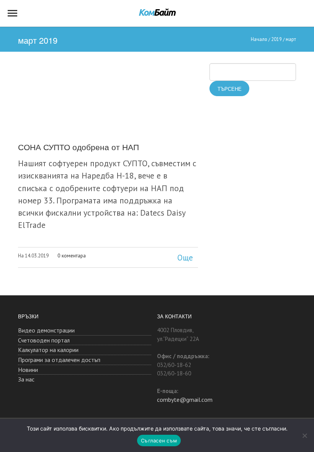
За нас (26, 379)
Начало (259, 39)
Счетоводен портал (44, 340)
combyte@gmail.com (185, 399)
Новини (28, 369)
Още (185, 257)
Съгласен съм (159, 440)
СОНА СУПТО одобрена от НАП (78, 146)
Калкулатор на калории (48, 350)
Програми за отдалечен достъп (59, 360)
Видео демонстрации (46, 330)
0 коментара (71, 255)
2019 (276, 39)
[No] (304, 435)
